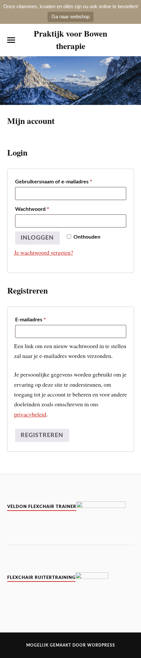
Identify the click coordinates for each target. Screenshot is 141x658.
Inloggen (37, 238)
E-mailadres (30, 319)
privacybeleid (30, 414)
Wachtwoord (32, 209)
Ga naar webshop (70, 16)
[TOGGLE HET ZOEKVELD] (130, 40)
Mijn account (30, 120)
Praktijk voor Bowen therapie (70, 39)
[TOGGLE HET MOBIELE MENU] (11, 40)
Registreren (42, 435)
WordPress (101, 645)
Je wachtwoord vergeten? (43, 252)
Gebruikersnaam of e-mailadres (53, 181)
